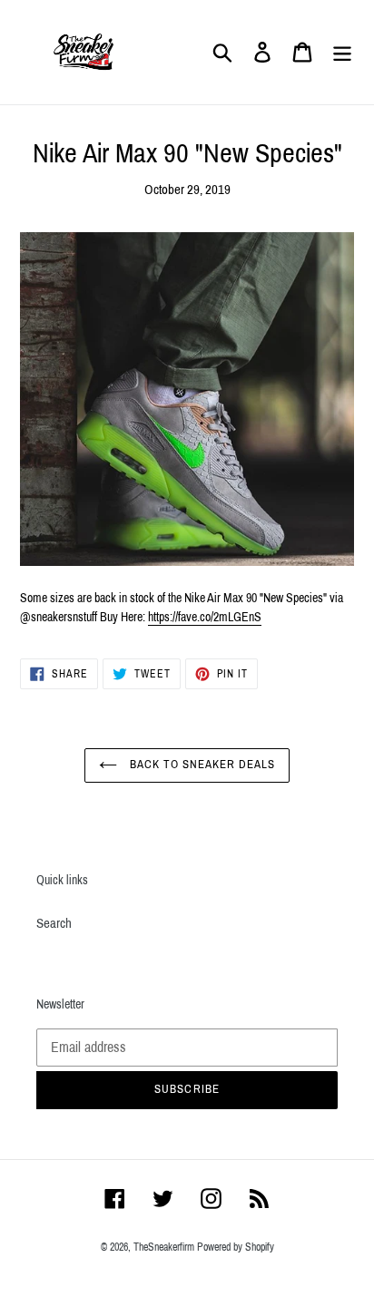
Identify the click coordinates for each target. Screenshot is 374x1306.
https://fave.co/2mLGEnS (204, 617)
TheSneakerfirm (163, 1247)
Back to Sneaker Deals (201, 764)
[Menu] (342, 53)
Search (54, 923)
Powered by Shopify (235, 1247)
